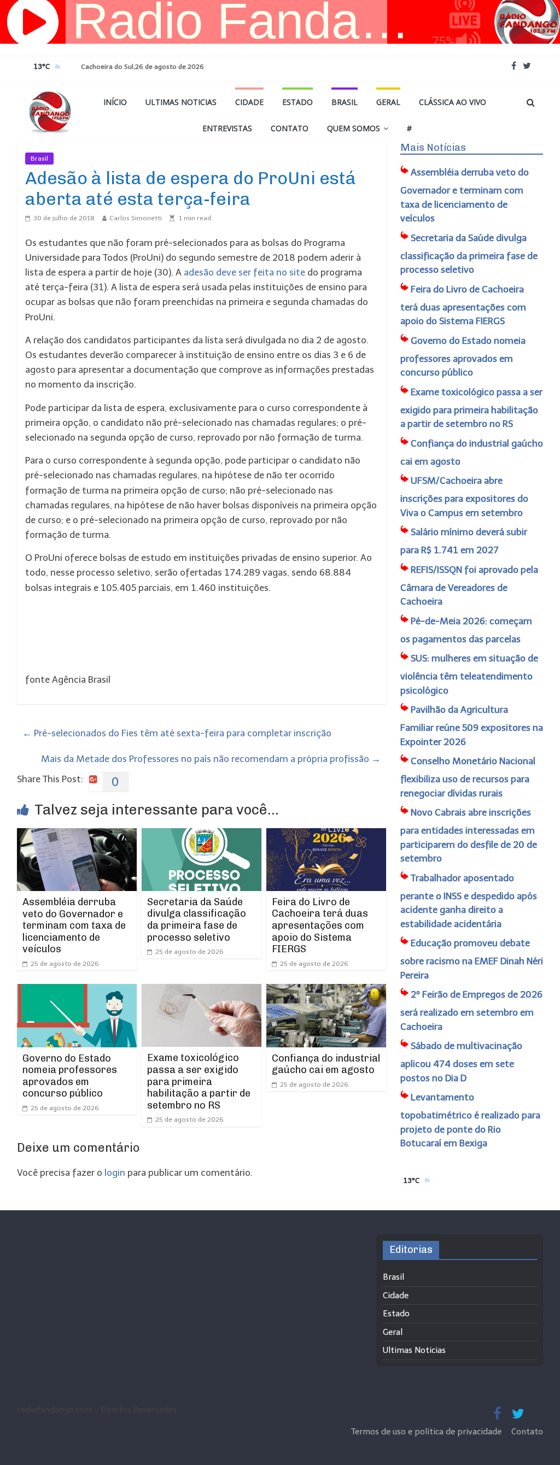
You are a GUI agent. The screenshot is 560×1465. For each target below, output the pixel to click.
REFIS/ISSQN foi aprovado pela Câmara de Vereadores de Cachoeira (469, 585)
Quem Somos (353, 128)
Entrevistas (227, 128)
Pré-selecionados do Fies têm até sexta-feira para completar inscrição (176, 733)
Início (115, 102)
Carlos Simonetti (135, 218)
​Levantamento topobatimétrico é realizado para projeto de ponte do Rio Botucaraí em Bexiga (470, 1120)
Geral (388, 102)
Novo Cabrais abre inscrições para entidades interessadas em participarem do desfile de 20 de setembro (468, 835)
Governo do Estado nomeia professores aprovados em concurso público (69, 1076)
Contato (289, 128)
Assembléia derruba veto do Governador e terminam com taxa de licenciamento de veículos (74, 925)
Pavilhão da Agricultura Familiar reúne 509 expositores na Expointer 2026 (471, 725)
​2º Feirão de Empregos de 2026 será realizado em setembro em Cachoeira (471, 1010)
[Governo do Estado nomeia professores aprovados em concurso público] (77, 991)
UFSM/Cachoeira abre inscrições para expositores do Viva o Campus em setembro (464, 496)
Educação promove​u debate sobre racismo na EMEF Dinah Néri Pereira (471, 959)
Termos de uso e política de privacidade (427, 1432)
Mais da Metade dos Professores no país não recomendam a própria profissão (211, 758)
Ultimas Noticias (181, 102)
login (114, 1172)
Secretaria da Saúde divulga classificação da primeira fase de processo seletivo (196, 920)
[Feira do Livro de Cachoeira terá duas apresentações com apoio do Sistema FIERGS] (326, 835)
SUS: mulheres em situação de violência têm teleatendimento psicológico (469, 674)
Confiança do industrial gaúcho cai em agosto (326, 1064)
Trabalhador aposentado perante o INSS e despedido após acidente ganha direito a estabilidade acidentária (468, 900)
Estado (297, 102)
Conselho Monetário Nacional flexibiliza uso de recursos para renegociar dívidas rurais (467, 777)
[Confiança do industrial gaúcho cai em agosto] (326, 991)
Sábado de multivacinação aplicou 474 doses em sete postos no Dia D (461, 1061)
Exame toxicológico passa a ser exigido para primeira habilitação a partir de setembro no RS (198, 1081)
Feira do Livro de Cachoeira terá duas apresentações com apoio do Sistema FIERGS (320, 925)
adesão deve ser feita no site (244, 272)
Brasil (344, 102)
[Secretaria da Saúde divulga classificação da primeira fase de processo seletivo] (202, 835)
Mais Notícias (433, 148)
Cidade (249, 102)
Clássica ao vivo (452, 102)
